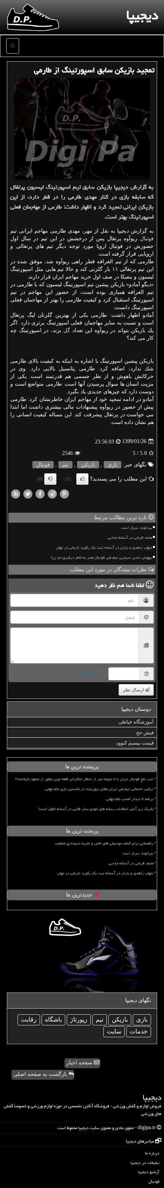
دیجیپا (142, 15)
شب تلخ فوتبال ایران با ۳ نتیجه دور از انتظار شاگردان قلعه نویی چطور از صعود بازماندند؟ (84, 779)
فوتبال (147, 238)
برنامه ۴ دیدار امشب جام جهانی (129, 799)
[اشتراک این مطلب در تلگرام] (52, 493)
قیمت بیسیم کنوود (135, 743)
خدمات (139, 1031)
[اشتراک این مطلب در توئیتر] (28, 493)
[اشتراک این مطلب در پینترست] (64, 493)
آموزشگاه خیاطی (136, 722)
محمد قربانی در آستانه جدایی (130, 537)
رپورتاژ (78, 1019)
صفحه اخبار (80, 1063)
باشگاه (53, 1019)
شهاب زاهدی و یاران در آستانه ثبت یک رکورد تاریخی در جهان (104, 547)
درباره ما (152, 1153)
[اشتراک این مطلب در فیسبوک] (40, 493)
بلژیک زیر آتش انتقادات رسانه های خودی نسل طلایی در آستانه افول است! (95, 809)
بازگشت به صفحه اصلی (41, 1074)
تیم (65, 465)
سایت (114, 1031)
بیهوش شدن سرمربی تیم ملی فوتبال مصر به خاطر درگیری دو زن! (101, 557)
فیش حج (145, 732)
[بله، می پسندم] (82, 479)
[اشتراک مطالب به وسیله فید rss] (15, 493)
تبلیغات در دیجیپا (144, 1163)
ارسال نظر (134, 690)
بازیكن (88, 465)
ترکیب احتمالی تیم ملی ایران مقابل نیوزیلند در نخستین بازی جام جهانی (99, 789)
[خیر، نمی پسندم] (50, 479)
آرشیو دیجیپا (148, 1172)
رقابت (29, 1019)
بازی (112, 465)
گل (66, 330)
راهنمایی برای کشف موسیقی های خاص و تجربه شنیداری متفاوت (104, 843)
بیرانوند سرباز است (136, 527)
